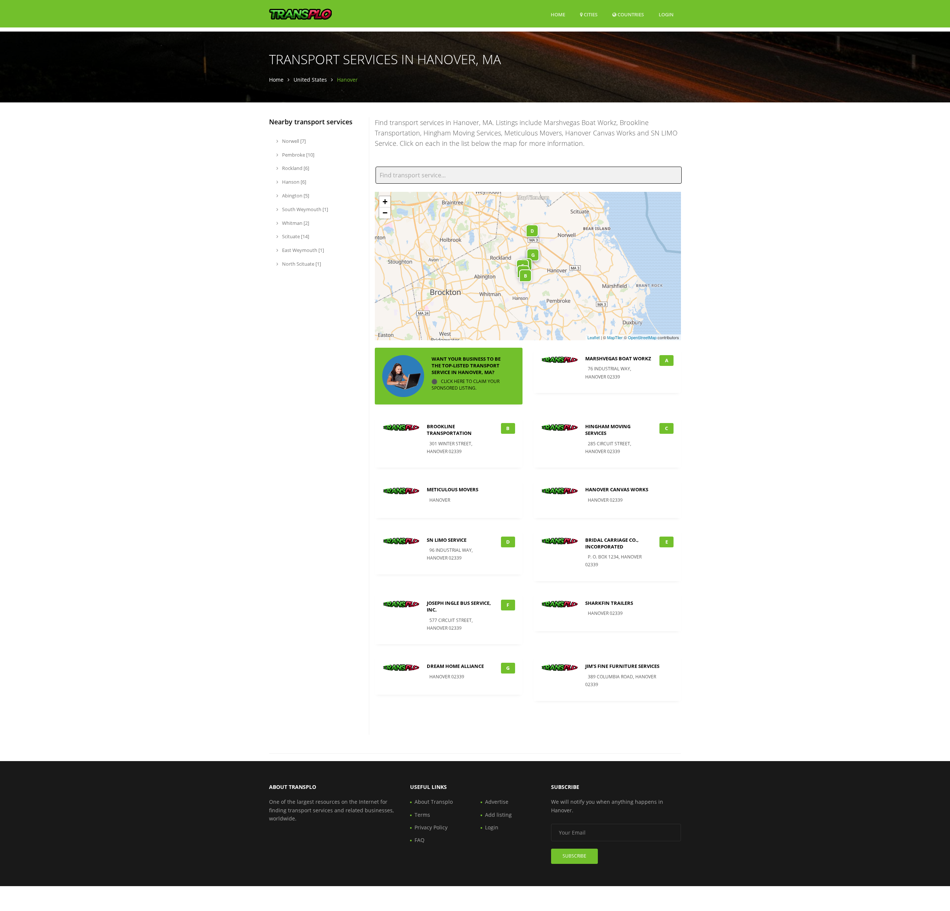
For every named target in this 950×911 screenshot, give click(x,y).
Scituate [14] (295, 236)
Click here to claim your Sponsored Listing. (465, 384)
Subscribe (574, 856)
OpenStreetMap (642, 337)
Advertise (496, 801)
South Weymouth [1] (304, 209)
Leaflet (593, 337)
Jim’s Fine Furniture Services (622, 666)
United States (310, 79)
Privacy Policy (431, 827)
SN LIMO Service (446, 540)
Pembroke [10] (297, 154)
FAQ (420, 839)
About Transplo (434, 801)
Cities (590, 14)
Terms (422, 814)
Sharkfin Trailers (609, 603)
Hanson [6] (293, 181)
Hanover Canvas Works (616, 489)
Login (666, 14)
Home (558, 14)
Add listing (498, 814)
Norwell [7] (293, 141)
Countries (630, 14)
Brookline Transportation (449, 429)
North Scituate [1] (301, 263)
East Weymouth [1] (302, 250)
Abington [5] (295, 195)
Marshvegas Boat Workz (618, 358)
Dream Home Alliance (455, 666)
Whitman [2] (295, 223)
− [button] (385, 212)
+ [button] (385, 201)
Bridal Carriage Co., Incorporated (612, 543)
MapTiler (615, 337)
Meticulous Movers (452, 489)
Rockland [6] (295, 168)
